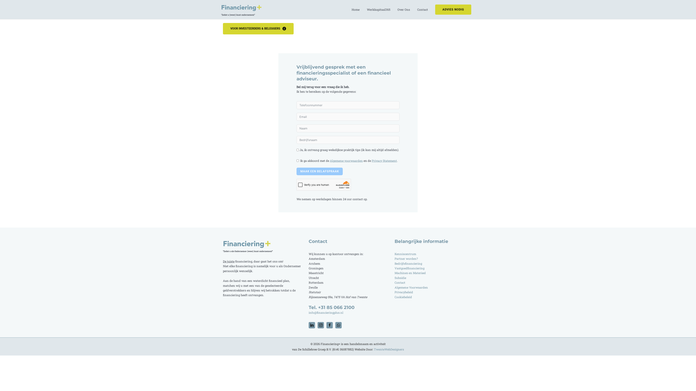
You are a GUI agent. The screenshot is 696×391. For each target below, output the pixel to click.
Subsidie (400, 278)
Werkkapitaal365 (378, 9)
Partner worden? (407, 258)
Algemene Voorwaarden (411, 287)
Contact (422, 9)
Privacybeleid (404, 292)
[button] (453, 10)
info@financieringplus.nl (326, 312)
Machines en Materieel (410, 273)
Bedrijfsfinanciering (408, 263)
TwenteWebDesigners (389, 349)
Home (356, 9)
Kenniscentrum (405, 254)
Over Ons (403, 9)
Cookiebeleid (403, 297)
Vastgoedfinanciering (409, 268)
